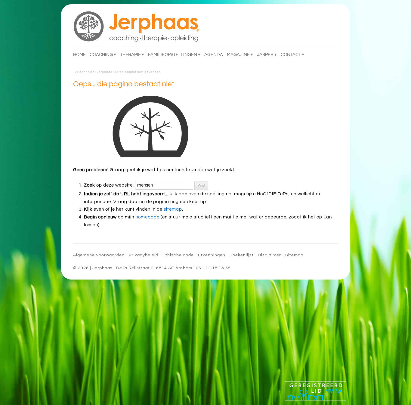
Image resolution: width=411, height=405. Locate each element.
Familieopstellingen (172, 54)
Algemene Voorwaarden (99, 255)
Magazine (238, 54)
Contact (291, 54)
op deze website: (109, 185)
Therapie (130, 54)
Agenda (213, 54)
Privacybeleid (143, 255)
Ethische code (178, 255)
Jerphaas (104, 71)
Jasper (265, 54)
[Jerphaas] (136, 26)
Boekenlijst (242, 255)
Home (79, 54)
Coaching (101, 54)
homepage (147, 217)
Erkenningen (211, 255)
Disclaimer (269, 255)
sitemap (173, 209)
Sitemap (294, 255)
